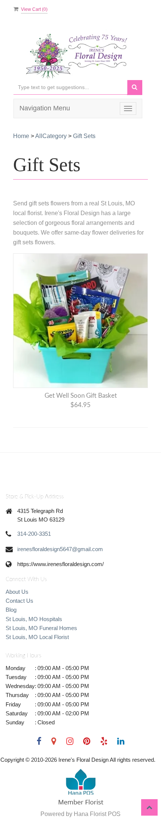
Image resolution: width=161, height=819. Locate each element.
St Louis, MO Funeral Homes (41, 628)
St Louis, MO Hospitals (34, 619)
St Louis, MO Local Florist (37, 637)
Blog (11, 609)
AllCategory (51, 136)
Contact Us (19, 601)
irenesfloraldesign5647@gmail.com (60, 549)
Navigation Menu (44, 108)
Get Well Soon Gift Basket (81, 395)
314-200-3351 (34, 534)
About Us (17, 592)
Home (21, 136)
